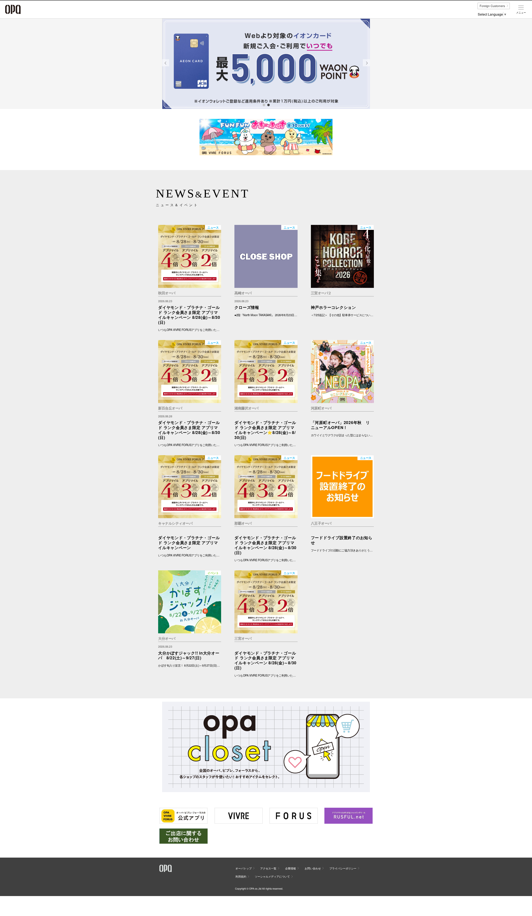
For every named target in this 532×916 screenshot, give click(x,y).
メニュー (521, 12)
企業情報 (290, 868)
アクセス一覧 (268, 868)
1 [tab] (264, 105)
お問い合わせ (313, 868)
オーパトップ (243, 868)
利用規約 (240, 876)
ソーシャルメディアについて (272, 876)
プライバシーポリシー (342, 868)
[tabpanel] (266, 63)
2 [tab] (268, 105)
